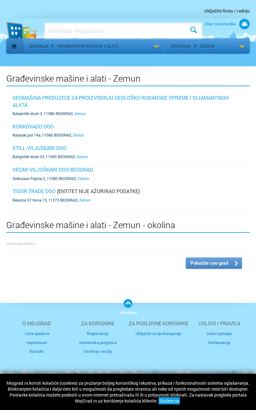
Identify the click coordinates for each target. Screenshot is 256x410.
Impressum (37, 342)
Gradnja (38, 46)
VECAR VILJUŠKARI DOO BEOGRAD (52, 169)
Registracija (97, 333)
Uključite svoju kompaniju (158, 333)
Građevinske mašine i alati (87, 46)
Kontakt (37, 351)
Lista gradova (37, 333)
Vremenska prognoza (97, 342)
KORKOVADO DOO (33, 126)
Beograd (181, 46)
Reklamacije (219, 342)
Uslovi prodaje (219, 333)
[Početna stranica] (14, 46)
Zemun (207, 46)
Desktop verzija (98, 351)
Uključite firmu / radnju (227, 11)
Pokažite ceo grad (209, 263)
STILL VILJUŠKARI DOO (39, 148)
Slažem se (169, 401)
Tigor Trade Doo (34, 191)
